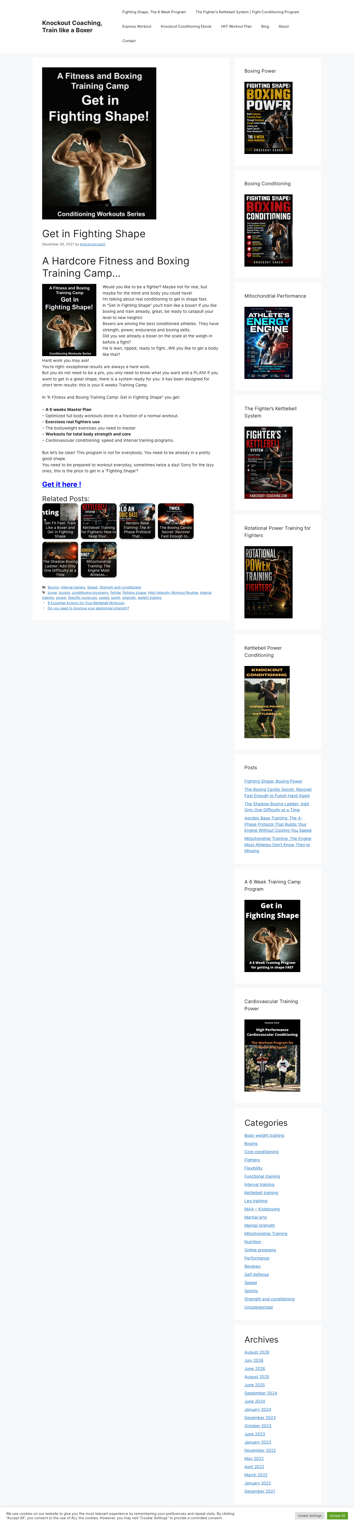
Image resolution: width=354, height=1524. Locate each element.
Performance (256, 1258)
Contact (129, 40)
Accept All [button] (337, 1516)
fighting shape (134, 592)
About (284, 26)
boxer (52, 592)
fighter (115, 592)
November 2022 (260, 1450)
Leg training (255, 1200)
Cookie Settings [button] (310, 1516)
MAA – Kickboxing (262, 1209)
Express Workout (136, 26)
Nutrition (252, 1241)
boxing (64, 592)
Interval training (73, 587)
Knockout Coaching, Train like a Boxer (72, 26)
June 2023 (254, 1434)
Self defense (256, 1274)
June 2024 (254, 1401)
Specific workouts (82, 598)
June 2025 (254, 1385)
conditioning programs (90, 592)
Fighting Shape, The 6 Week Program (154, 12)
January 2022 (257, 1483)
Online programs (260, 1250)
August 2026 (256, 1352)
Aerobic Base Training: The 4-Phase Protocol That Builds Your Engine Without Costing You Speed (278, 824)
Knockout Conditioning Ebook (186, 26)
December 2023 (260, 1417)
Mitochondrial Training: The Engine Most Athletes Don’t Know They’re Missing (277, 844)
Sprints (251, 1290)
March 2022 (256, 1475)
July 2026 (253, 1360)
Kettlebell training (261, 1192)
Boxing (53, 587)
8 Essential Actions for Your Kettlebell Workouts (86, 603)
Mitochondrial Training (265, 1233)
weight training (150, 598)
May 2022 (254, 1458)
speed (104, 598)
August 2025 (256, 1376)
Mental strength (259, 1225)
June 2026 (254, 1368)
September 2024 (260, 1393)
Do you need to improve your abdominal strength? (88, 608)
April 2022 (254, 1466)
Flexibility (253, 1168)
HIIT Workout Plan (236, 26)
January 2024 (257, 1409)
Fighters (252, 1160)
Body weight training (264, 1135)
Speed (92, 587)
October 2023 (257, 1425)
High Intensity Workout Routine (173, 592)
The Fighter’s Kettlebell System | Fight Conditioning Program (247, 12)
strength (129, 598)
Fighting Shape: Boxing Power (273, 781)
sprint (115, 598)
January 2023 (257, 1442)
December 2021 (259, 1491)
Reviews (252, 1266)
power (61, 598)
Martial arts (255, 1217)
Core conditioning (261, 1151)
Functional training (262, 1176)
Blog (265, 26)
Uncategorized (258, 1307)
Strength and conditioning (120, 587)
